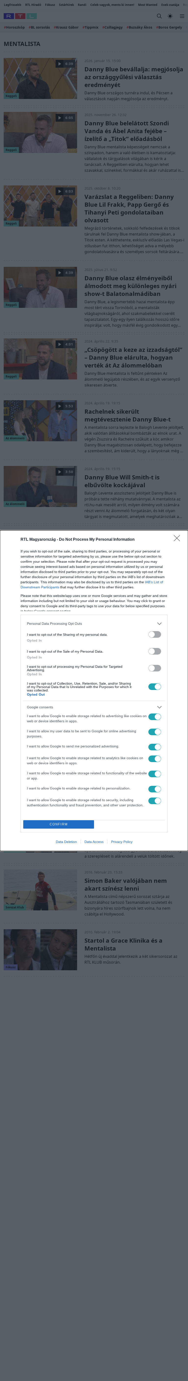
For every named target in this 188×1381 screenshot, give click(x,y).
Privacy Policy (121, 842)
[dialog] (94, 690)
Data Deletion (66, 842)
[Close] (178, 539)
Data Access (94, 842)
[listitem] (94, 623)
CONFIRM (59, 824)
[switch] (154, 634)
